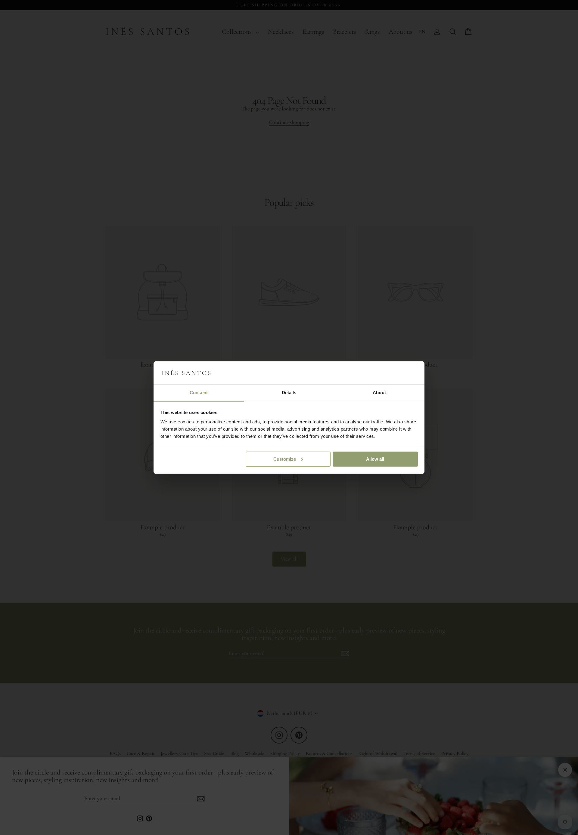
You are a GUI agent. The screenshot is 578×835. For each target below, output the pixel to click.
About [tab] (379, 392)
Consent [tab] (199, 392)
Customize (284, 459)
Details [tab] (289, 392)
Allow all (375, 459)
